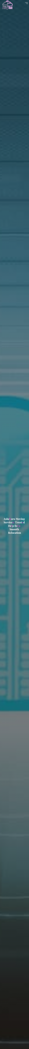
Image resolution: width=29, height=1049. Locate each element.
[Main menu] (26, 3)
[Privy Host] (7, 5)
